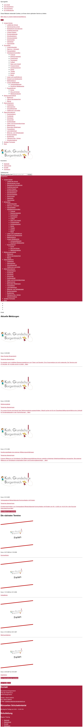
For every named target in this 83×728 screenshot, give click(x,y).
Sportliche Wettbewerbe (17, 86)
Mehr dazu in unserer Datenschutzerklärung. (13, 17)
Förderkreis (10, 105)
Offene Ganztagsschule (14, 99)
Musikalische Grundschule (14, 29)
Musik (12, 75)
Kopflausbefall (11, 122)
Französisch (13, 60)
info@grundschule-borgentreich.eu (15, 701)
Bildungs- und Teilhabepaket (15, 133)
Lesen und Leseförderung (14, 77)
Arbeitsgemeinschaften (13, 53)
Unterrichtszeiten (12, 47)
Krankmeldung (11, 114)
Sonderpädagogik (12, 34)
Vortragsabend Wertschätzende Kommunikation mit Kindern (18, 500)
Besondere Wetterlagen (14, 127)
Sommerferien (5, 555)
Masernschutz (11, 125)
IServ (5, 144)
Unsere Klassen (11, 32)
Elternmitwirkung (9, 103)
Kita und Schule (15, 92)
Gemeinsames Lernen (13, 27)
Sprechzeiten (11, 40)
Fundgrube (10, 116)
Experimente (14, 58)
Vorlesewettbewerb (15, 84)
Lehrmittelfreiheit (12, 131)
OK (2, 20)
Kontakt (6, 167)
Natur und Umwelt (15, 64)
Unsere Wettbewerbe (13, 82)
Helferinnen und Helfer (13, 110)
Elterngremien (11, 107)
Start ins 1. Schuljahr (13, 49)
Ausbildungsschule (12, 30)
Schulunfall (10, 120)
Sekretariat (10, 42)
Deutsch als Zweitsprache (14, 79)
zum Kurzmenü (8, 8)
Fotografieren (11, 129)
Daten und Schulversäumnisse (16, 123)
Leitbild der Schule (12, 25)
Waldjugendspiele (15, 94)
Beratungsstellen (12, 135)
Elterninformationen (9, 112)
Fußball (12, 62)
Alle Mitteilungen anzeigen (8, 511)
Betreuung (10, 97)
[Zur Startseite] (17, 159)
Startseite (6, 164)
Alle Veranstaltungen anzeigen (9, 678)
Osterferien (4, 675)
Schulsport (10, 118)
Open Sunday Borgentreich (8, 356)
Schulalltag (7, 45)
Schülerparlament (15, 68)
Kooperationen (11, 88)
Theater (12, 71)
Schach (12, 73)
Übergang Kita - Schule (14, 138)
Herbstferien (4, 595)
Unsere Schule (8, 23)
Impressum (7, 169)
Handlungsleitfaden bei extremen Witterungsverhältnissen (17, 452)
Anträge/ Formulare (9, 142)
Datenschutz (7, 166)
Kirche (12, 90)
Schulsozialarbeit (12, 38)
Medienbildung (11, 81)
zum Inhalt (7, 5)
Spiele (12, 69)
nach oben (4, 683)
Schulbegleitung (12, 36)
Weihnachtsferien (6, 635)
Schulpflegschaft (12, 108)
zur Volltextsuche (9, 10)
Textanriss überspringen (7, 359)
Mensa (9, 101)
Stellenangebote (5, 404)
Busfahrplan (10, 136)
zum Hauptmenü (8, 7)
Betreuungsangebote (10, 95)
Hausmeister (10, 43)
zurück (9, 683)
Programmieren (14, 66)
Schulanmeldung (12, 140)
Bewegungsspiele (15, 56)
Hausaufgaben (11, 51)
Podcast (12, 55)
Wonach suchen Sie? (7, 174)
